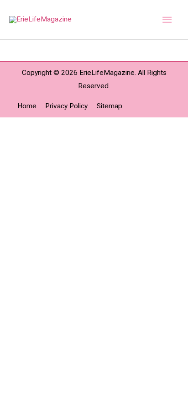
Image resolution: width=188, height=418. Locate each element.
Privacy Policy (66, 106)
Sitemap (109, 106)
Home (27, 106)
